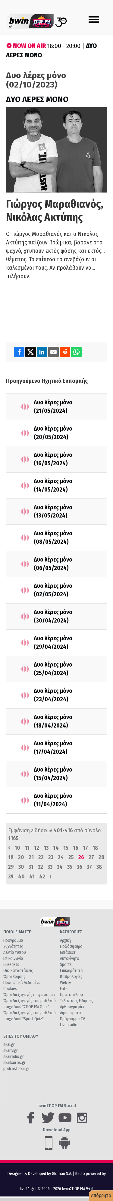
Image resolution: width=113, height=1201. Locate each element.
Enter (64, 988)
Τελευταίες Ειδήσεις (76, 1000)
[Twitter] (31, 351)
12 (36, 848)
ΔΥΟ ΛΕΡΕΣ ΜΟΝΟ (37, 99)
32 (40, 867)
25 (71, 857)
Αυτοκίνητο (69, 958)
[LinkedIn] (42, 351)
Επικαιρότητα (71, 970)
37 (89, 867)
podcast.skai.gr (16, 1068)
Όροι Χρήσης (14, 976)
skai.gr (9, 1044)
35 (69, 867)
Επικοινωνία (13, 958)
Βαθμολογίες (71, 976)
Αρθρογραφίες (72, 1006)
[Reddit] (65, 351)
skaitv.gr (10, 1050)
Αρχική (65, 940)
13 (46, 848)
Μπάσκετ (68, 952)
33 (50, 867)
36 (79, 867)
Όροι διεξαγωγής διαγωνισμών (29, 994)
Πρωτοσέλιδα (71, 994)
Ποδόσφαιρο (71, 946)
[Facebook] (19, 351)
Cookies (10, 988)
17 (85, 848)
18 (95, 848)
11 (27, 848)
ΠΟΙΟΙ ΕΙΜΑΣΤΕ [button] (17, 932)
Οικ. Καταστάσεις (18, 970)
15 (65, 848)
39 (11, 876)
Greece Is (11, 964)
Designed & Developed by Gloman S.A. (40, 1173)
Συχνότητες (13, 946)
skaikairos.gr (14, 1062)
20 (21, 857)
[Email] (54, 351)
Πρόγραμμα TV (72, 1018)
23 (50, 857)
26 (81, 857)
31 (31, 867)
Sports (66, 964)
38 (99, 867)
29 (11, 867)
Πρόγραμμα (13, 940)
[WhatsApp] (76, 351)
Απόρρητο (101, 1195)
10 (17, 848)
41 (32, 876)
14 (56, 848)
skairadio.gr (13, 1056)
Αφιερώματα (70, 1012)
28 (101, 857)
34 (60, 867)
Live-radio (68, 1024)
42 (42, 876)
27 (91, 857)
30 (21, 867)
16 (75, 848)
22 (41, 857)
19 (11, 857)
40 (21, 876)
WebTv (65, 982)
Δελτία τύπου (14, 952)
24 (61, 857)
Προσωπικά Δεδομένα (22, 982)
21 (31, 857)
